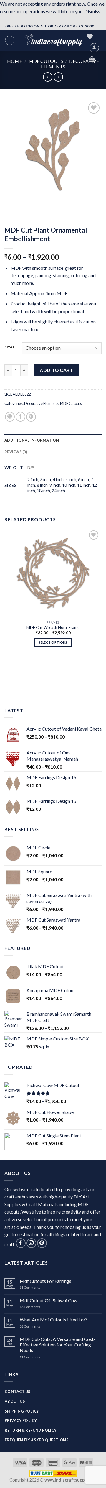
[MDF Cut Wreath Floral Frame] (53, 573)
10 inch (68, 485)
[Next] (26, 204)
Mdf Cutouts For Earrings (45, 1281)
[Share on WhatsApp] (10, 417)
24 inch (58, 490)
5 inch (70, 479)
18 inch (43, 490)
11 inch (83, 485)
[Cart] (92, 58)
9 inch (54, 485)
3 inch (45, 479)
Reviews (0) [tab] (15, 452)
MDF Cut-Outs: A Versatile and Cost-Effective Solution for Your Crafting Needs (57, 1344)
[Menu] (9, 40)
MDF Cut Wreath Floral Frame (53, 627)
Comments (30, 1287)
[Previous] (10, 204)
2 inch (32, 479)
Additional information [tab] (31, 440)
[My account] (94, 47)
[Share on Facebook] (20, 417)
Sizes (9, 347)
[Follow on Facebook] (21, 1243)
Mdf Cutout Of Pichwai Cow (48, 1300)
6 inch (83, 479)
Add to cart (56, 370)
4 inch (58, 479)
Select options (53, 642)
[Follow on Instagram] (31, 1243)
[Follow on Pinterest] (42, 1243)
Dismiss (92, 11)
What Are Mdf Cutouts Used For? (53, 1319)
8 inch (42, 485)
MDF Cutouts (46, 61)
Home (14, 61)
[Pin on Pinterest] (31, 417)
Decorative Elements (41, 403)
